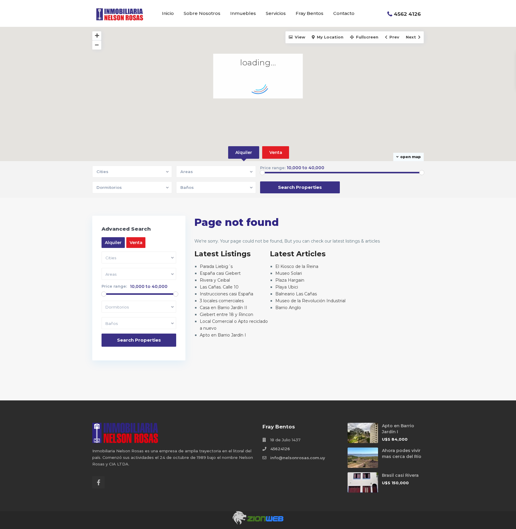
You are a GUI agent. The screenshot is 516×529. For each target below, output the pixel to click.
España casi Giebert (220, 273)
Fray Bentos (309, 13)
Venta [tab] (275, 152)
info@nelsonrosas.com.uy (297, 457)
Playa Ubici (286, 287)
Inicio (168, 13)
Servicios (276, 13)
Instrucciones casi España (226, 294)
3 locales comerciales (222, 300)
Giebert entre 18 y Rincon (226, 314)
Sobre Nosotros (202, 13)
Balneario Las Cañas (296, 294)
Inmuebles (243, 13)
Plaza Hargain (289, 280)
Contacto (343, 13)
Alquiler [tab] (243, 152)
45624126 (280, 448)
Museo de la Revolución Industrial (310, 300)
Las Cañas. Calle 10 (219, 287)
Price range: (272, 168)
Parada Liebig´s (216, 266)
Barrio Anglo (288, 307)
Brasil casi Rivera (400, 475)
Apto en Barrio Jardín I (223, 335)
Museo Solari (288, 273)
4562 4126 (407, 14)
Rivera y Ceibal (215, 280)
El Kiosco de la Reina (296, 266)
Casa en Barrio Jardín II (223, 307)
